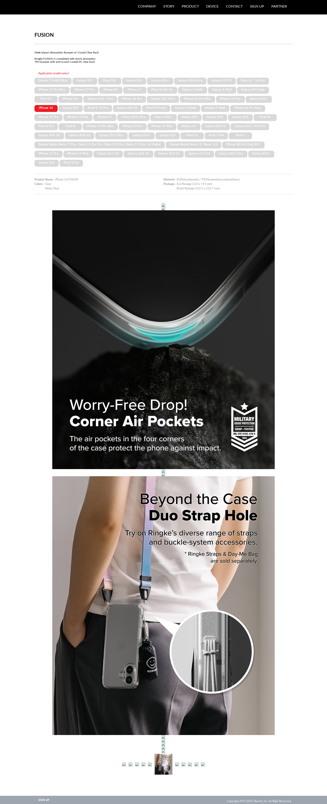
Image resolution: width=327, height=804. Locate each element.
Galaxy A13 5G (108, 153)
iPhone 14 (189, 126)
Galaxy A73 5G (199, 153)
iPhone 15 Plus (77, 117)
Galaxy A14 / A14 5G (250, 126)
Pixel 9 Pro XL (156, 107)
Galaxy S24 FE (127, 107)
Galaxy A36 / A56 (100, 98)
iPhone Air (110, 89)
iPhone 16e (71, 98)
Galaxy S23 (167, 135)
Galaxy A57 (85, 80)
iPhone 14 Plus (161, 126)
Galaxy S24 (190, 117)
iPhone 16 (46, 107)
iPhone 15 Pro (48, 117)
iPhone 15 (105, 117)
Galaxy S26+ (160, 80)
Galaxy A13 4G (138, 153)
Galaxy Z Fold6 (185, 107)
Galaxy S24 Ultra (133, 117)
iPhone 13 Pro (48, 153)
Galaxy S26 (134, 80)
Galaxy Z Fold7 (192, 89)
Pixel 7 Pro (216, 135)
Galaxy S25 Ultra (163, 98)
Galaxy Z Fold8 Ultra (53, 80)
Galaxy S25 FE (221, 80)
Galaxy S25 (71, 107)
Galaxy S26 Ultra (190, 80)
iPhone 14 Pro (133, 126)
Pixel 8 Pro (46, 126)
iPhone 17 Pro (84, 89)
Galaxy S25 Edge (253, 89)
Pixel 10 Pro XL (162, 89)
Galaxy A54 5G (49, 135)
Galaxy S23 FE (215, 126)
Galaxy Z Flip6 (215, 107)
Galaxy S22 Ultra (231, 153)
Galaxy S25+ (259, 98)
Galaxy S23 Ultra (111, 135)
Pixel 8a (265, 117)
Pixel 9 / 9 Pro (98, 107)
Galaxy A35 (240, 117)
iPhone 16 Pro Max (197, 98)
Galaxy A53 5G (169, 153)
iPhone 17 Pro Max (51, 89)
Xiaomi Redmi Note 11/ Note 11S (193, 144)
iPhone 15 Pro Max (247, 107)
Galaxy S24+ (163, 117)
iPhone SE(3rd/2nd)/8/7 (243, 144)
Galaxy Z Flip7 (222, 89)
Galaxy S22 (46, 162)
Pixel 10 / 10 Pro (253, 80)
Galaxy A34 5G (80, 135)
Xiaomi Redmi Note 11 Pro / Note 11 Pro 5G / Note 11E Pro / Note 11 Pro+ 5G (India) (99, 144)
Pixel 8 (70, 126)
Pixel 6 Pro (71, 162)
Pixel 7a (192, 135)
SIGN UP (43, 800)
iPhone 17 (135, 89)
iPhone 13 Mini (78, 153)
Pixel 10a (109, 80)
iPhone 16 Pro (132, 98)
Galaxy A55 (214, 117)
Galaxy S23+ (142, 135)
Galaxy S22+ (261, 153)
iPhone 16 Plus (230, 98)
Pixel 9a (46, 98)
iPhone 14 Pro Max (100, 126)
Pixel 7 (240, 135)
